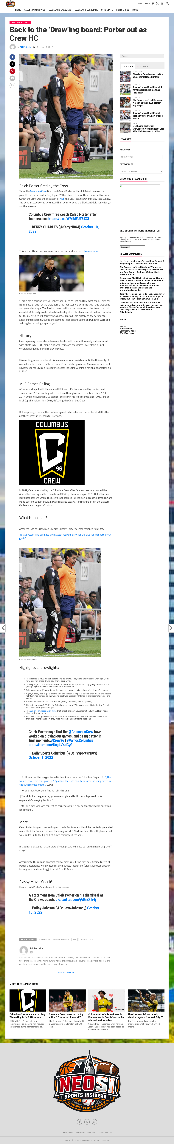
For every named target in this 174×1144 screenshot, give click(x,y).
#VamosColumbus (80, 740)
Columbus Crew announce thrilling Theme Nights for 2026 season (27, 1016)
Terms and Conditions (85, 1132)
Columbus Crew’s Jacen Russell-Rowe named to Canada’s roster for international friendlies (106, 1017)
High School (122, 9)
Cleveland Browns (34, 9)
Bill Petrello (25, 47)
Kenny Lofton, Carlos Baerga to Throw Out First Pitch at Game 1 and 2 (141, 297)
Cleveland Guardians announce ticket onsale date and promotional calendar (139, 288)
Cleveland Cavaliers (60, 9)
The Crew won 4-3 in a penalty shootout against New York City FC (145, 1016)
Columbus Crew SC (61, 939)
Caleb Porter (44, 939)
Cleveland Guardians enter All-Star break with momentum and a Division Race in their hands (141, 305)
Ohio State (107, 9)
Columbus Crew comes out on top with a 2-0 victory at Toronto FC (66, 1016)
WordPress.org (127, 333)
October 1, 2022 (41, 757)
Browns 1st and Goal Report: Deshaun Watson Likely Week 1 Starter (148, 116)
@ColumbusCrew (81, 731)
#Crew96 (57, 740)
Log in (123, 326)
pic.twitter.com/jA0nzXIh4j (75, 899)
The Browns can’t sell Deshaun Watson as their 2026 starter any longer (147, 103)
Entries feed (126, 328)
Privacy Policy (67, 1132)
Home (18, 9)
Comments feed (128, 330)
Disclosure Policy (105, 1132)
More (135, 9)
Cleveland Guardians (86, 9)
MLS (74, 939)
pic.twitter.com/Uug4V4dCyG (50, 744)
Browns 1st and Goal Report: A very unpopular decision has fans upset (147, 90)
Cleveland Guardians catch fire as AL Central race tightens (148, 75)
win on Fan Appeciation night (43, 710)
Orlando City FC (86, 939)
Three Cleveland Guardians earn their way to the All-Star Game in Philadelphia (140, 310)
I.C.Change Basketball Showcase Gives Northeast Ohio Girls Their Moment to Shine (148, 129)
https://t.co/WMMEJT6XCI (68, 218)
